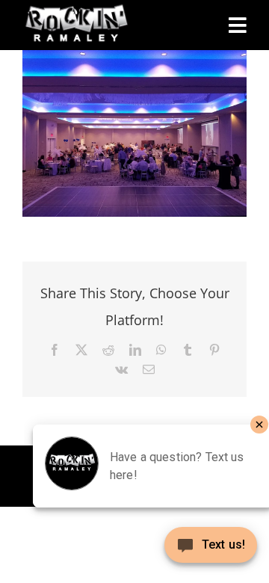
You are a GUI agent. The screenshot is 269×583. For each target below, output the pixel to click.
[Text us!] (210, 550)
